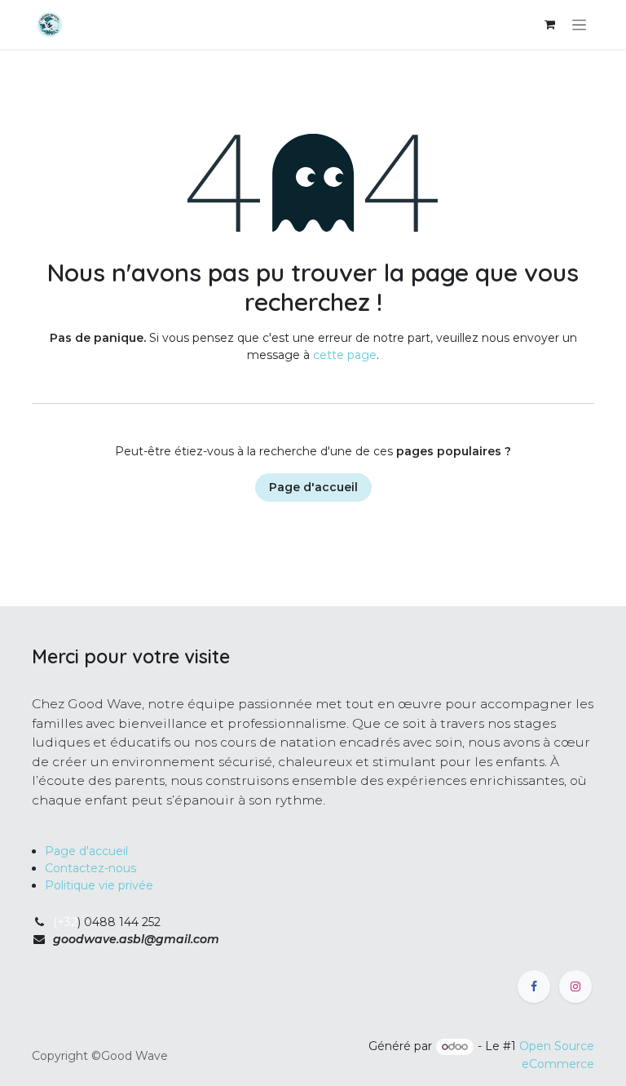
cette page (345, 355)
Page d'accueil (313, 487)
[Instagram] (575, 986)
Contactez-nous (90, 868)
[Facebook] (534, 986)
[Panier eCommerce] (549, 24)
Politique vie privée (99, 885)
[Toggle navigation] (579, 24)
